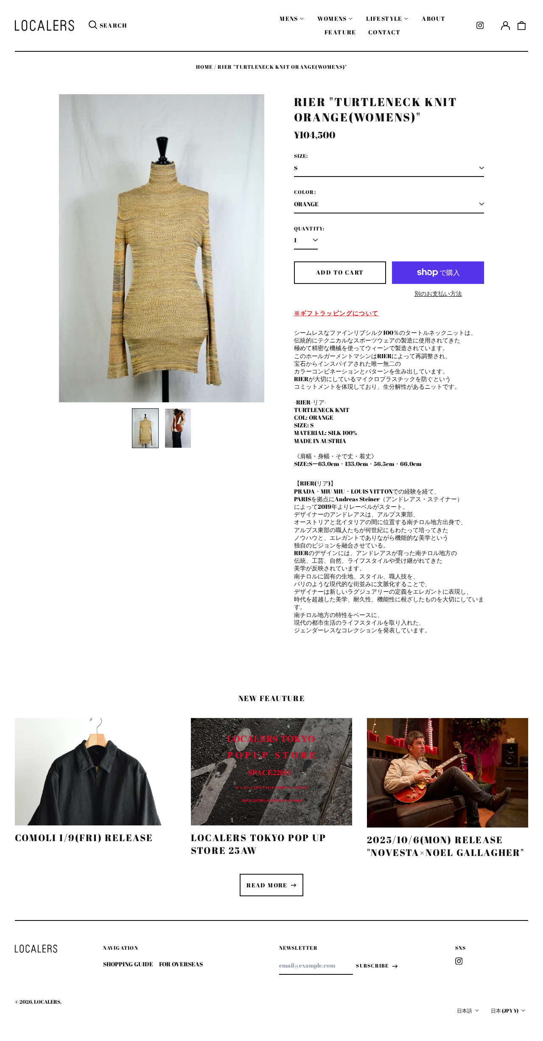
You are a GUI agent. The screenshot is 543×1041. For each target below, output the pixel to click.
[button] (522, 25)
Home (204, 66)
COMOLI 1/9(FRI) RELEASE (84, 837)
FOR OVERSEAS (181, 964)
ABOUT (433, 18)
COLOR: (305, 192)
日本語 (465, 1010)
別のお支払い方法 (438, 293)
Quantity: (309, 228)
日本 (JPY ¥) (505, 1010)
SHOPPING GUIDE (128, 964)
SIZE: (301, 156)
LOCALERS (47, 1001)
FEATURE (340, 32)
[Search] (93, 25)
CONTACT (384, 32)
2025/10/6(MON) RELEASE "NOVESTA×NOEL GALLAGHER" (446, 846)
